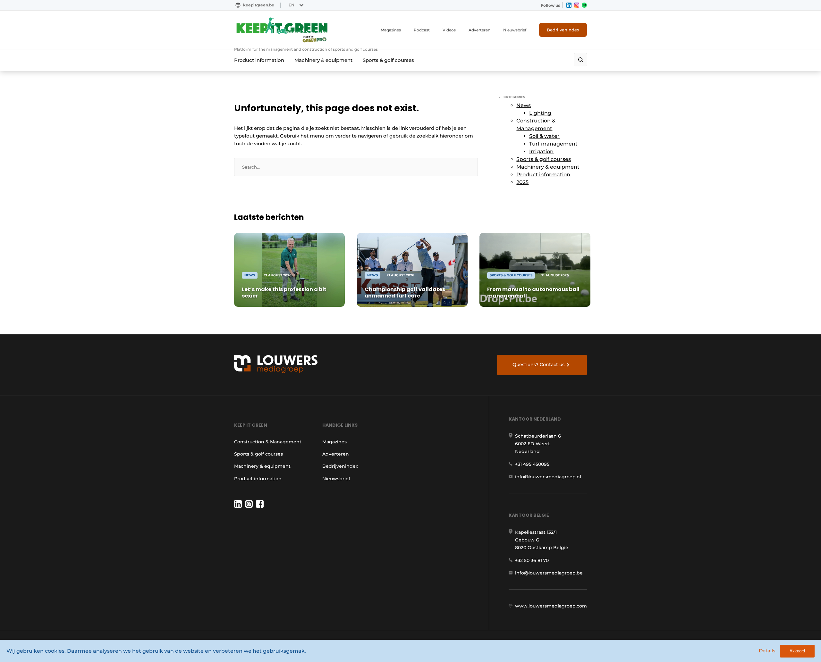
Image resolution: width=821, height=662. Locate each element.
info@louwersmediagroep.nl (548, 477)
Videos (449, 30)
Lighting (540, 113)
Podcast (422, 30)
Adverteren (479, 30)
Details (767, 651)
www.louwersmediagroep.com (551, 606)
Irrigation (541, 151)
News (523, 105)
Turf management (553, 144)
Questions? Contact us (538, 364)
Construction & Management (267, 442)
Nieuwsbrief (514, 30)
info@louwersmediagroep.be (549, 573)
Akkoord (797, 651)
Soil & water (544, 136)
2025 (522, 182)
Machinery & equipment (323, 60)
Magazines (391, 30)
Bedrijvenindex (563, 29)
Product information (259, 60)
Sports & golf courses (388, 60)
